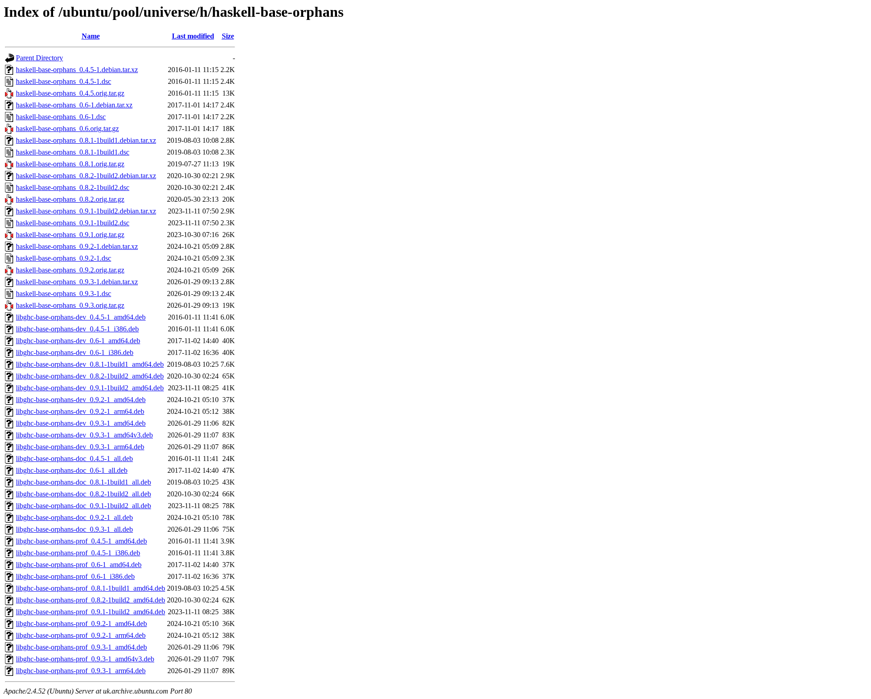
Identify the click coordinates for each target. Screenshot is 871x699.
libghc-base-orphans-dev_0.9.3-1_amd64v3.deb (84, 435)
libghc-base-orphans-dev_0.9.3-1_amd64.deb (81, 423)
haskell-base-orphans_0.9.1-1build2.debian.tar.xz (86, 211)
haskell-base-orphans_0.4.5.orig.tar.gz (70, 93)
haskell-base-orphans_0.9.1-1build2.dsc (72, 223)
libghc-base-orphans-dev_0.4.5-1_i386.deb (77, 329)
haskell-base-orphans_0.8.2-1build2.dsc (72, 187)
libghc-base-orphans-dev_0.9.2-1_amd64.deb (81, 399)
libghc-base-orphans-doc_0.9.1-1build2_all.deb (83, 506)
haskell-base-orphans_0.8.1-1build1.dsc (72, 152)
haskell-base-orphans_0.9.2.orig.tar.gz (70, 270)
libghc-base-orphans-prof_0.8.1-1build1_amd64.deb (90, 588)
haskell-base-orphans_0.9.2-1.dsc (63, 258)
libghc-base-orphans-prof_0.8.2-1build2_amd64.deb (90, 600)
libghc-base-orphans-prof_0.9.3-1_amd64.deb (81, 647)
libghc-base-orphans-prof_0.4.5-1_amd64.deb (81, 541)
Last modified (193, 36)
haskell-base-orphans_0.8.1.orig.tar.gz (70, 164)
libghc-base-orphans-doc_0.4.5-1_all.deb (74, 458)
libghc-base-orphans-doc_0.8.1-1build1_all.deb (83, 482)
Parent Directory (39, 58)
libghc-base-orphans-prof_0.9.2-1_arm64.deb (81, 635)
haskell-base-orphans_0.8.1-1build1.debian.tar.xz (86, 140)
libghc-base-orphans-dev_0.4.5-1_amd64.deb (81, 317)
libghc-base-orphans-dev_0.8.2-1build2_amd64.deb (90, 376)
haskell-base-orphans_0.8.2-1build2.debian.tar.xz (86, 176)
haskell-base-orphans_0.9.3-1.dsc (63, 293)
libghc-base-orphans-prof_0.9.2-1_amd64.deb (81, 623)
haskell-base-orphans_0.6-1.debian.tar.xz (74, 105)
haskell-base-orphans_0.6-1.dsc (61, 117)
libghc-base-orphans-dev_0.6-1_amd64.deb (78, 341)
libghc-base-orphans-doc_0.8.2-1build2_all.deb (83, 494)
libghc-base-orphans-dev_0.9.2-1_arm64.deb (80, 411)
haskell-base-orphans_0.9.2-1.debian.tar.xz (77, 246)
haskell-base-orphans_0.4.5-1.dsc (63, 81)
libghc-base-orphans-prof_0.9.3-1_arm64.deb (81, 671)
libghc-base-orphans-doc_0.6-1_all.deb (71, 470)
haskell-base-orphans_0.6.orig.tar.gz (67, 128)
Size (228, 36)
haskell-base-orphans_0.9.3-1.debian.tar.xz (77, 282)
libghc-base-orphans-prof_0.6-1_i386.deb (75, 576)
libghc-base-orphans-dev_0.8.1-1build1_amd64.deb (90, 364)
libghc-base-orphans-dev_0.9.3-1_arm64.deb (80, 447)
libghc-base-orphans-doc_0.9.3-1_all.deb (74, 529)
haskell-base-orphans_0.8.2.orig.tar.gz (70, 199)
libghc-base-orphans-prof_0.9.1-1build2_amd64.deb (90, 612)
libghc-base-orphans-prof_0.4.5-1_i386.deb (78, 553)
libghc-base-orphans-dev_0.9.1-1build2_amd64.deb (90, 388)
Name (91, 36)
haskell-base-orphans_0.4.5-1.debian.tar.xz (77, 69)
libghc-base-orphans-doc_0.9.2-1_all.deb (74, 517)
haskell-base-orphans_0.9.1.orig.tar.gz (70, 234)
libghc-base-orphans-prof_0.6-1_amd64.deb (79, 564)
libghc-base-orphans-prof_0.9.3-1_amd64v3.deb (85, 659)
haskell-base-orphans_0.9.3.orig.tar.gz (70, 305)
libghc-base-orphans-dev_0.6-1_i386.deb (74, 352)
